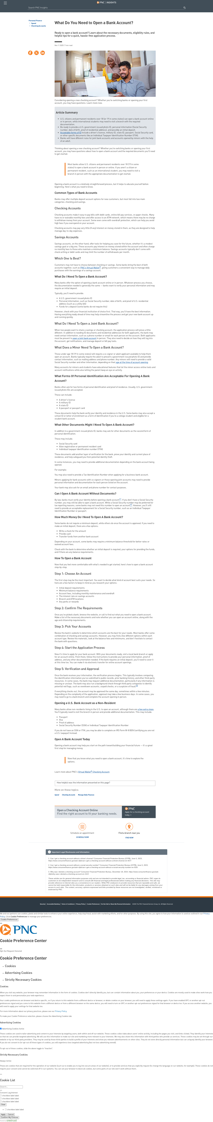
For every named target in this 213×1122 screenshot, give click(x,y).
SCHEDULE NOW (82, 837)
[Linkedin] (42, 53)
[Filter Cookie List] (1, 1090)
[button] (106, 852)
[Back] (1, 1074)
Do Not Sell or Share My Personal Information (116, 904)
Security (42, 904)
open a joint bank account (84, 338)
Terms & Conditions (68, 904)
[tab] (109, 966)
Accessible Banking (53, 904)
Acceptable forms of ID (70, 132)
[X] (36, 53)
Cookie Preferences (9, 919)
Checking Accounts (38, 26)
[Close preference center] (1, 948)
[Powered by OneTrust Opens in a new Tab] (8, 1120)
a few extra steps (146, 709)
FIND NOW (129, 838)
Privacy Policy (80, 904)
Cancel (11, 1114)
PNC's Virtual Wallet (90, 267)
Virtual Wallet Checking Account (93, 771)
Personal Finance (35, 21)
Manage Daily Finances (86, 795)
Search (185, 8)
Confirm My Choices (9, 1117)
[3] (137, 686)
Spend (33, 23)
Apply (3, 1114)
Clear (3, 1104)
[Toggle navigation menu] (5, 3)
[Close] (1, 923)
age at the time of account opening (131, 362)
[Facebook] (30, 53)
